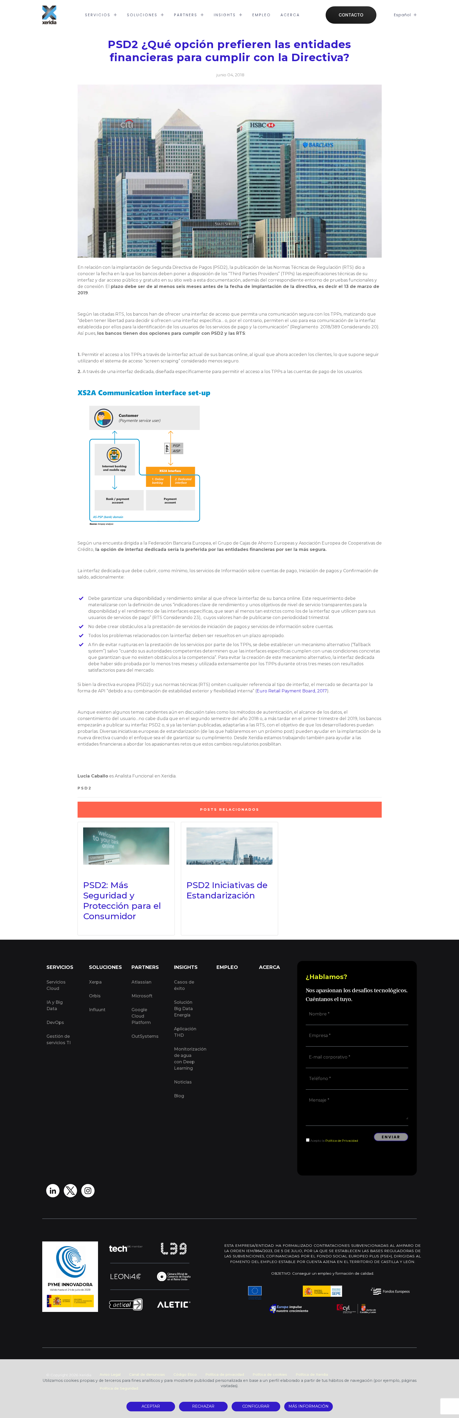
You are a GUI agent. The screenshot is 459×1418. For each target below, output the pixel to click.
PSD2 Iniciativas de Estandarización (226, 890)
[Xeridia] (49, 15)
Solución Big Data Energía (183, 1009)
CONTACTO (351, 15)
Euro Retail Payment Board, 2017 (292, 690)
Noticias (183, 1082)
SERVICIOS (98, 15)
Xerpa (95, 982)
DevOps (55, 1022)
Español (403, 15)
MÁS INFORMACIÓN (308, 1406)
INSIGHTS (226, 15)
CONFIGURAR (255, 1406)
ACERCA (290, 15)
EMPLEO (261, 15)
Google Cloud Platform (141, 1016)
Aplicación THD (185, 1032)
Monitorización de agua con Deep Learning (189, 1059)
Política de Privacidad (341, 1141)
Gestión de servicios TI (58, 1039)
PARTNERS (186, 15)
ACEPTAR (151, 1406)
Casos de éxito (184, 985)
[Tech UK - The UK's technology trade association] (126, 1248)
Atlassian (141, 982)
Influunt (97, 1009)
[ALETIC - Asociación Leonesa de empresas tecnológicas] (174, 1305)
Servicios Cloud (56, 985)
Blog (179, 1095)
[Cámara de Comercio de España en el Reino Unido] (174, 1276)
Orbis (95, 995)
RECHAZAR (203, 1406)
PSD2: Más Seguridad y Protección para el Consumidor (122, 900)
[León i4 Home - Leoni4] (126, 1276)
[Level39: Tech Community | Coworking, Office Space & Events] (174, 1248)
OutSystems (145, 1036)
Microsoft (141, 995)
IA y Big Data (54, 1005)
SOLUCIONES (143, 15)
